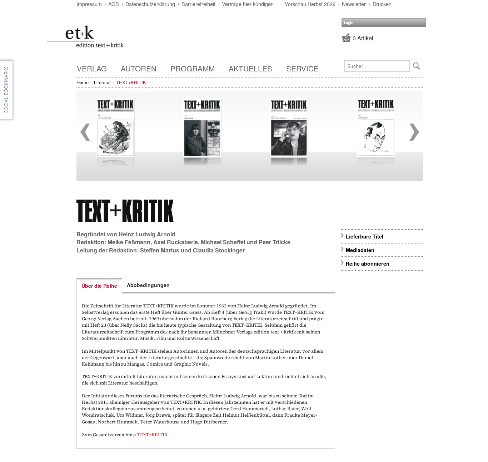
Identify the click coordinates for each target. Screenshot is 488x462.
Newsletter (354, 3)
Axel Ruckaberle (175, 242)
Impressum (89, 3)
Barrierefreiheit (198, 3)
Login (348, 22)
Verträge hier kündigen (248, 3)
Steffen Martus (159, 250)
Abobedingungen (148, 284)
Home (82, 82)
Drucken (382, 3)
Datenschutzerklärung (150, 3)
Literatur (102, 82)
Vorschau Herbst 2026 (310, 3)
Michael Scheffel (223, 242)
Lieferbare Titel (364, 236)
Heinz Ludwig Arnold (147, 234)
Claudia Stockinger (219, 250)
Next (414, 132)
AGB (113, 3)
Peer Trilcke (274, 242)
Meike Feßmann (129, 242)
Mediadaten (360, 249)
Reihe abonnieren (367, 263)
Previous (85, 132)
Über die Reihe (99, 285)
